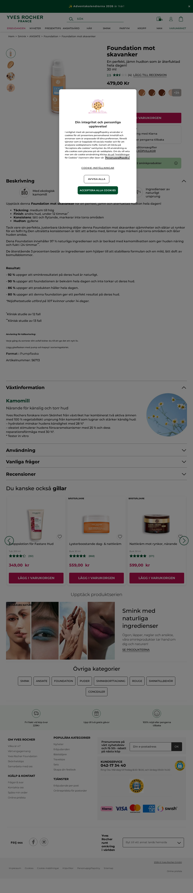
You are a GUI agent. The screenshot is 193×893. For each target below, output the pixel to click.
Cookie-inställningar (97, 168)
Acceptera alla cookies (98, 190)
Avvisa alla (96, 179)
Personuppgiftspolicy (117, 157)
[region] (97, 146)
